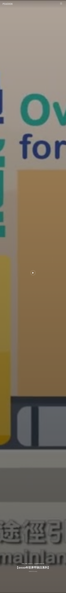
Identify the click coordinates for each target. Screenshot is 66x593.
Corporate (39, 563)
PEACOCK (8, 3)
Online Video (27, 563)
